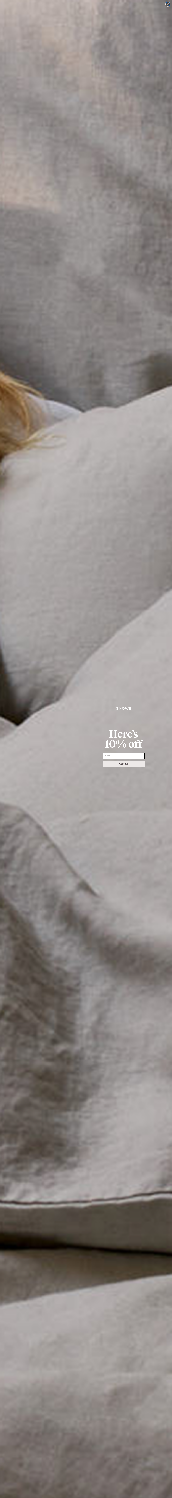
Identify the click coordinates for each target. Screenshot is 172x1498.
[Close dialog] (168, 4)
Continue (123, 764)
